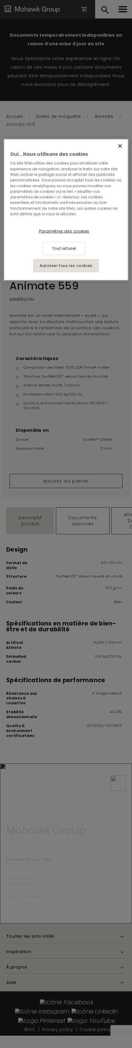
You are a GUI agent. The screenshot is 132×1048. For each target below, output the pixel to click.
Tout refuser (64, 248)
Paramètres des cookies (64, 231)
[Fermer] (120, 146)
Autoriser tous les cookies (66, 265)
